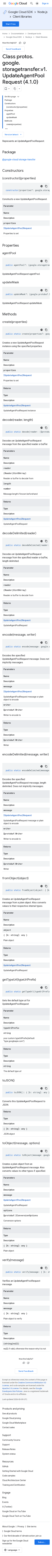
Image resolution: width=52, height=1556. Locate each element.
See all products (9, 1413)
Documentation (17, 34)
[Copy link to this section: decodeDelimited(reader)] (39, 533)
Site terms (31, 1526)
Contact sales (8, 1427)
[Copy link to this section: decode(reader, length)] (36, 420)
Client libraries (22, 16)
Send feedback (13, 49)
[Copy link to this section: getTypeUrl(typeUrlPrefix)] (39, 980)
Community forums (11, 1440)
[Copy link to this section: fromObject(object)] (31, 878)
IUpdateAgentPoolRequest (17, 228)
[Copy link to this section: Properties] (23, 245)
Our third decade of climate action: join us (22, 1536)
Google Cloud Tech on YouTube (16, 1516)
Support (6, 1444)
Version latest (13, 134)
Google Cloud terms (13, 1531)
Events (5, 1502)
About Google (8, 1526)
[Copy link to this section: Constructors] (27, 171)
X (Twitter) (7, 1507)
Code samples (8, 1476)
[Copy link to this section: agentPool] (19, 253)
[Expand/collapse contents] (18, 96)
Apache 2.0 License (10, 1388)
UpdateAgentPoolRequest (17, 405)
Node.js (42, 12)
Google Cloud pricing (11, 1418)
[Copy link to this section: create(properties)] (30, 322)
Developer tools (34, 34)
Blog (4, 1497)
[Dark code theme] (41, 186)
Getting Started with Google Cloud (17, 1471)
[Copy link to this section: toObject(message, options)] (43, 1143)
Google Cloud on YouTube (14, 1511)
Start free (11, 24)
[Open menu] (5, 3)
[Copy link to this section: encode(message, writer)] (39, 635)
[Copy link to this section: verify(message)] (27, 1260)
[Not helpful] (24, 43)
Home (4, 34)
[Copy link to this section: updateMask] (22, 282)
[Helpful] (20, 43)
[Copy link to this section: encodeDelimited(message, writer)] (5, 758)
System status (9, 1454)
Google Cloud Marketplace (14, 1423)
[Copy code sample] (46, 186)
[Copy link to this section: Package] (19, 152)
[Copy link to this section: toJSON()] (17, 1080)
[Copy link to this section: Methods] (20, 314)
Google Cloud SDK (20, 12)
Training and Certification (13, 1485)
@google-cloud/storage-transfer (18, 159)
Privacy (20, 1526)
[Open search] (31, 3)
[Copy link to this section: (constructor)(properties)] (39, 178)
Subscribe (43, 1542)
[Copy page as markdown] (14, 88)
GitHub (5, 1466)
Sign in (45, 3)
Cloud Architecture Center (14, 1480)
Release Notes (8, 1449)
